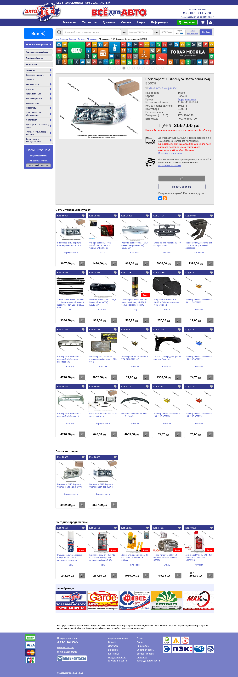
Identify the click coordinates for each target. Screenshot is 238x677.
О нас (139, 638)
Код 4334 (158, 386)
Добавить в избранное (163, 88)
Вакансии (113, 649)
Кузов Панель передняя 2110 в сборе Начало (167, 244)
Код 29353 (94, 215)
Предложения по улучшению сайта (117, 659)
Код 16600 (62, 457)
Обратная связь (145, 649)
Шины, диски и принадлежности (33, 140)
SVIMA (167, 309)
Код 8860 (126, 329)
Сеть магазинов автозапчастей (83, 3)
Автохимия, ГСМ (33, 93)
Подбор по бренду (34, 58)
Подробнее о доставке (170, 153)
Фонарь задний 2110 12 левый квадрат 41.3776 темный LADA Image (100, 245)
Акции (140, 642)
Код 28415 (94, 272)
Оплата (126, 22)
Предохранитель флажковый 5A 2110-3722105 (199, 300)
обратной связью (38, 165)
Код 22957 (126, 527)
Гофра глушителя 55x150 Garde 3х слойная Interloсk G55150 (165, 557)
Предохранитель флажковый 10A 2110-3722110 (199, 414)
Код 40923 (191, 527)
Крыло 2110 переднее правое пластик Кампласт (167, 357)
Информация (159, 22)
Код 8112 (126, 386)
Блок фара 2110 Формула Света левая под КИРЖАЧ (69, 485)
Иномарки (30, 70)
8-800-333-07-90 (197, 13)
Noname (199, 309)
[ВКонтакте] (160, 198)
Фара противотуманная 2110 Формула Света (103, 414)
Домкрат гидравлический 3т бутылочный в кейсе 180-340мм (134, 557)
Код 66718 (191, 215)
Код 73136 (94, 527)
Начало (166, 252)
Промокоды (143, 645)
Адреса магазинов (118, 638)
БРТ (71, 309)
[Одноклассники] (165, 198)
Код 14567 (158, 527)
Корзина (189, 22)
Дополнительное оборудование (33, 113)
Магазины (69, 22)
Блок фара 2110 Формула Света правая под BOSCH (69, 244)
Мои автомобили (192, 32)
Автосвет (30, 89)
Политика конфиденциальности (148, 659)
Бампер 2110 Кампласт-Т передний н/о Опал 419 (69, 414)
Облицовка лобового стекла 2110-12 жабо (134, 414)
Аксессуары (31, 107)
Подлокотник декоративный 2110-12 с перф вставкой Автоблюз (199, 245)
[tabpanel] (135, 42)
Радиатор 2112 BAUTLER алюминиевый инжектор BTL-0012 (103, 359)
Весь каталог (32, 64)
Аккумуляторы (32, 103)
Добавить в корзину (181, 179)
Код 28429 (126, 215)
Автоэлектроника (34, 98)
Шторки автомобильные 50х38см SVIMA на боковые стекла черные (166, 302)
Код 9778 (126, 272)
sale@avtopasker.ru (38, 155)
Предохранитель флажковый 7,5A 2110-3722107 (134, 357)
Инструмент (31, 119)
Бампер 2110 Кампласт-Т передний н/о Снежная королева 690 (69, 359)
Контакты (113, 653)
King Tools (135, 564)
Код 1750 (190, 386)
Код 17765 (158, 329)
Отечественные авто (35, 75)
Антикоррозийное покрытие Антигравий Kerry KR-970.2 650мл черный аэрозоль (134, 302)
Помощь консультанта (38, 44)
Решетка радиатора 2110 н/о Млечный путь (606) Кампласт (102, 302)
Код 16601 (62, 215)
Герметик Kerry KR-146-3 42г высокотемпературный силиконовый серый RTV (102, 557)
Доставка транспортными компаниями (188, 645)
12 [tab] (166, 67)
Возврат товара (145, 653)
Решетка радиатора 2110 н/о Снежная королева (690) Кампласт (134, 245)
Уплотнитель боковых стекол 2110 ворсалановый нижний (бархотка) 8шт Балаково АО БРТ (71, 303)
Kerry (135, 309)
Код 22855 (62, 329)
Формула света (187, 99)
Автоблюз (199, 252)
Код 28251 (62, 386)
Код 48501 (62, 527)
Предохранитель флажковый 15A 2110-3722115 (199, 357)
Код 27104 (158, 215)
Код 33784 (94, 329)
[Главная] (42, 12)
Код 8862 (190, 272)
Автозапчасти (32, 84)
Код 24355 (62, 272)
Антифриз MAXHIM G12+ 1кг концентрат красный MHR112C (199, 557)
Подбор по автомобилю (37, 52)
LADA (102, 252)
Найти (206, 32)
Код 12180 (158, 272)
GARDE (167, 564)
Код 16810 (94, 386)
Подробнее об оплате (169, 165)
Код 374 (189, 329)
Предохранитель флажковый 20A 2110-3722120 (167, 414)
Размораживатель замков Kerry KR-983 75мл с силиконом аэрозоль (69, 557)
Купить (82, 263)
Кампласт (134, 252)
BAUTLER (103, 366)
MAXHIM (199, 564)
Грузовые (30, 79)
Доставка (109, 22)
